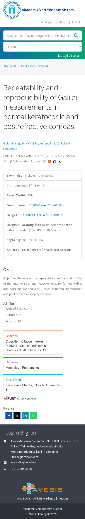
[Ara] (76, 35)
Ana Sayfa (10, 66)
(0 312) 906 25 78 (21, 469)
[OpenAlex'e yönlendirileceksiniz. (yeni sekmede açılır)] (59, 161)
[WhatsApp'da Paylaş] (33, 415)
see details (28, 399)
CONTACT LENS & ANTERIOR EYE (43, 215)
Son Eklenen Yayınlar (34, 66)
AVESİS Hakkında (44, 498)
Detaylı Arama (68, 55)
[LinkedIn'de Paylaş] (25, 415)
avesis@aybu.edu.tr (23, 462)
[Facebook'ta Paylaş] (8, 415)
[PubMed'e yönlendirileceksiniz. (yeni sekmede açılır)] (45, 161)
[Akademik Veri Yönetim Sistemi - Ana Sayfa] (12, 10)
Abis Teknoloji (38, 514)
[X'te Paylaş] (17, 415)
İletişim (63, 498)
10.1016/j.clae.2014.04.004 (45, 205)
